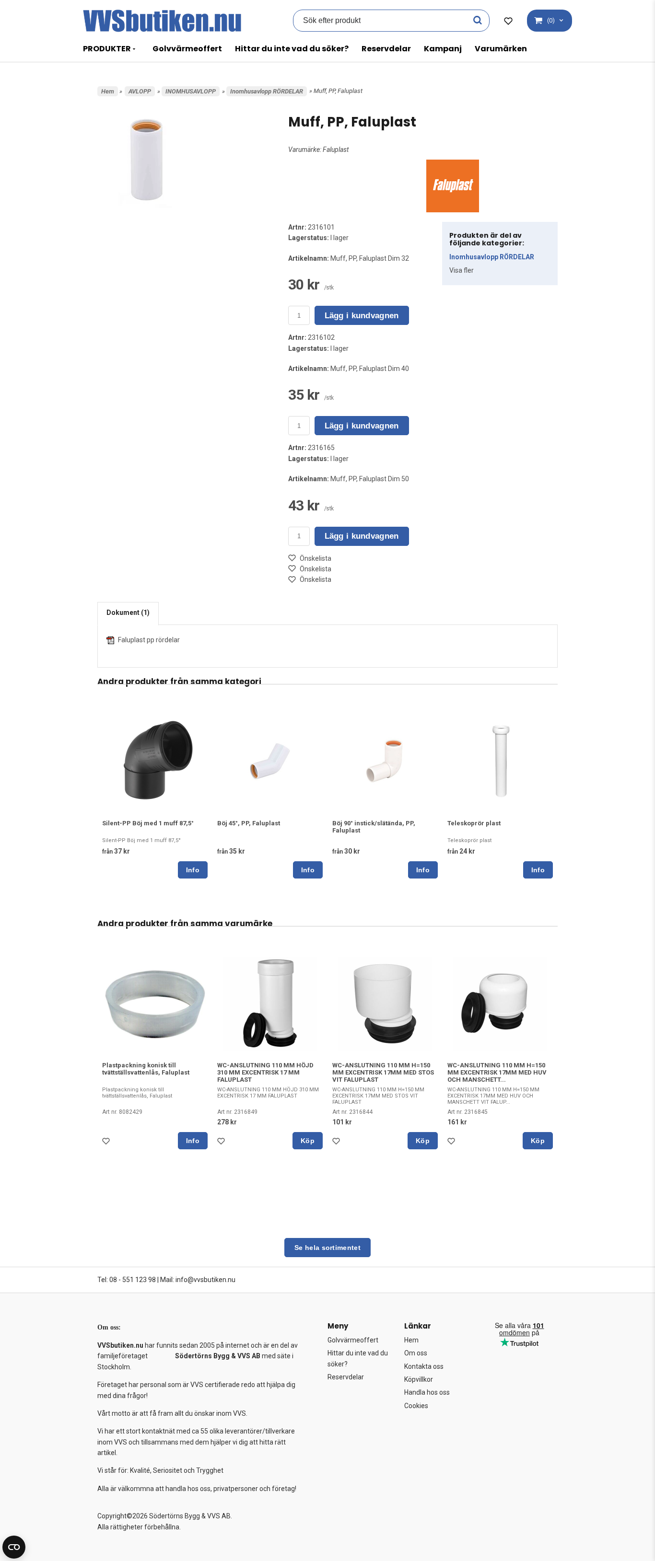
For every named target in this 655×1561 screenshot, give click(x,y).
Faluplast (336, 149)
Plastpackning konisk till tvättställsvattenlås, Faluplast (145, 1069)
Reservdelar (386, 48)
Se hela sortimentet (327, 1247)
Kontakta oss (424, 1366)
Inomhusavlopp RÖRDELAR (266, 91)
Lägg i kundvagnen (362, 315)
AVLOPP (140, 91)
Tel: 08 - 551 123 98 (126, 1279)
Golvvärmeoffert (187, 48)
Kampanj (443, 48)
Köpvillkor (418, 1379)
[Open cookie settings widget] (13, 1547)
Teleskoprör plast (474, 823)
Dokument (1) (128, 612)
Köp (308, 1141)
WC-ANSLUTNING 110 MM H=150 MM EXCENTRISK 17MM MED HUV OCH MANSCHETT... (497, 1072)
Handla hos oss (427, 1392)
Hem (107, 91)
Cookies (416, 1406)
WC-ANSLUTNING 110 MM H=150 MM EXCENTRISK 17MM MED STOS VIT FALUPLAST (383, 1072)
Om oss (415, 1353)
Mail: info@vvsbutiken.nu (197, 1279)
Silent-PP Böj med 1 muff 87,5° (148, 823)
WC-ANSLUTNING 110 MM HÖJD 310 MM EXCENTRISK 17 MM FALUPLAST (265, 1072)
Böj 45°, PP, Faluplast (248, 823)
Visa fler (461, 270)
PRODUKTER (107, 48)
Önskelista (315, 558)
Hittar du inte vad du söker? (292, 48)
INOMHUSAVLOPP (190, 91)
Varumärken (501, 48)
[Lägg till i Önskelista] (108, 1143)
